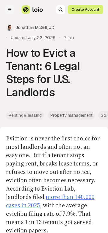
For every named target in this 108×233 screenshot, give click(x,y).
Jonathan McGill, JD (35, 27)
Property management (71, 115)
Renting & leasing (25, 115)
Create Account (85, 9)
